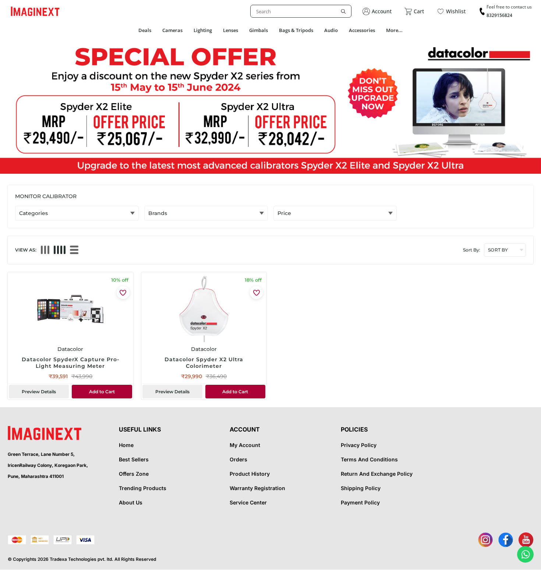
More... (394, 30)
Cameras (172, 30)
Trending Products (142, 488)
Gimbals (258, 30)
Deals (144, 30)
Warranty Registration (257, 488)
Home (126, 445)
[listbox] (300, 11)
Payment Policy (360, 502)
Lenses (230, 30)
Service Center (248, 502)
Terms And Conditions (369, 459)
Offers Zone (134, 474)
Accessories (362, 30)
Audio (331, 30)
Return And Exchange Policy (377, 474)
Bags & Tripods (296, 30)
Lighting (203, 30)
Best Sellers (134, 459)
